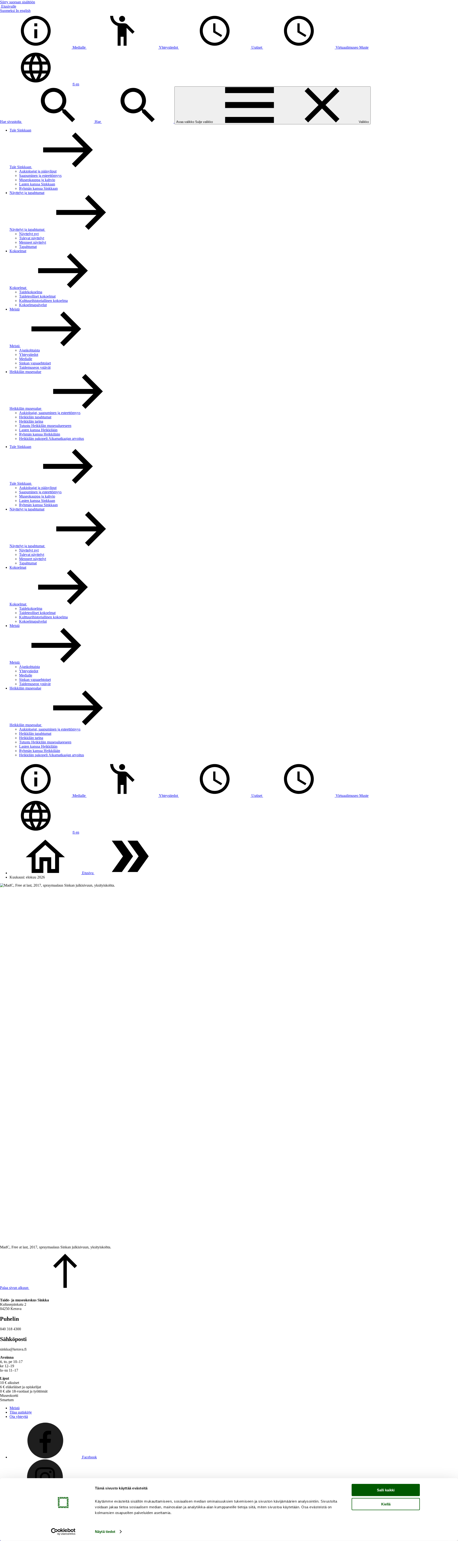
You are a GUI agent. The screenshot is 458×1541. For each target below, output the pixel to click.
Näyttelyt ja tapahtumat (27, 193)
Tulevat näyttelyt (31, 238)
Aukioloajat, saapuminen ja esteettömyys (49, 413)
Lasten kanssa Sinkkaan (37, 184)
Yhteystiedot (28, 354)
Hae (98, 122)
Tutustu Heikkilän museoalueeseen (45, 426)
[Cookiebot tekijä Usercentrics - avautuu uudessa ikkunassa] (63, 1531)
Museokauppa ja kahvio (37, 180)
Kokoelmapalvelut (33, 305)
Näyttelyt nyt (29, 234)
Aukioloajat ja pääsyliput (38, 171)
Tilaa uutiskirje (21, 1412)
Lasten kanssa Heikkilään (38, 430)
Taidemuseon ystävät (35, 367)
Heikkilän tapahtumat (35, 417)
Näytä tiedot (105, 1532)
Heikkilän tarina (31, 421)
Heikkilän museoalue (25, 372)
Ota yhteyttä (19, 1417)
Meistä (15, 309)
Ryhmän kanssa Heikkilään (39, 434)
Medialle (25, 359)
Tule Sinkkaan (20, 130)
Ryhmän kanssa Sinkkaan (38, 188)
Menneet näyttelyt (32, 242)
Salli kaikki (386, 1490)
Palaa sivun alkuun (14, 1288)
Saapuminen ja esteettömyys (40, 176)
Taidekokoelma (30, 292)
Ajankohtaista (29, 350)
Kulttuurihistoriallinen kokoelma (43, 301)
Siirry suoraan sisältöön (17, 2)
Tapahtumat (28, 247)
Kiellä (385, 1504)
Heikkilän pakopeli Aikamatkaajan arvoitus (51, 439)
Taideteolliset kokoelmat (37, 296)
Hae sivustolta (11, 122)
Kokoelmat (18, 251)
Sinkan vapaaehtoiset (35, 363)
